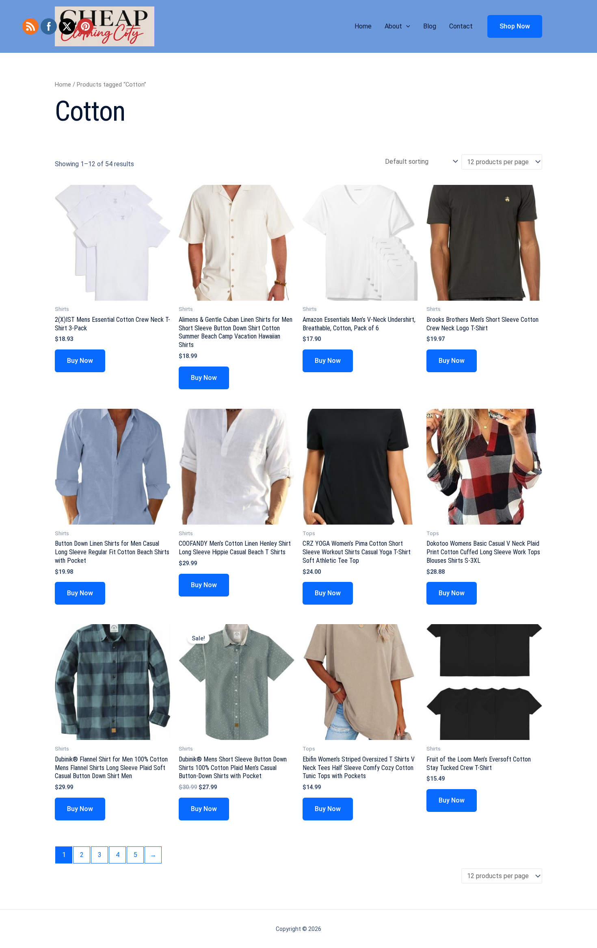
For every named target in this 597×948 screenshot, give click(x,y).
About (393, 26)
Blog (429, 26)
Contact (461, 26)
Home (363, 26)
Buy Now (80, 360)
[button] (406, 26)
